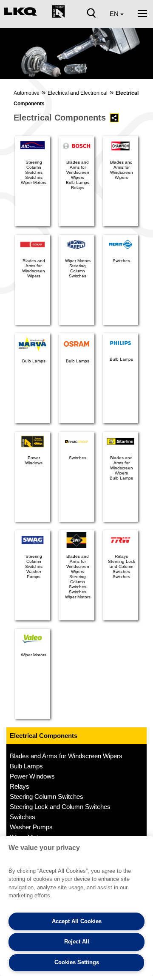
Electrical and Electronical (78, 93)
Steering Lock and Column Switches (60, 806)
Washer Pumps (31, 827)
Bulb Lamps (26, 766)
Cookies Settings (76, 962)
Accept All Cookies (77, 921)
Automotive (27, 93)
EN (115, 13)
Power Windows (32, 776)
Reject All (76, 941)
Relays (19, 786)
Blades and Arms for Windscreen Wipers (66, 755)
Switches (22, 816)
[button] (11, 56)
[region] (76, 906)
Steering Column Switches (46, 796)
